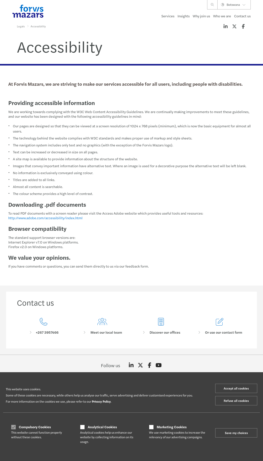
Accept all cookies (236, 388)
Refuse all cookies (236, 400)
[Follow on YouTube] (158, 365)
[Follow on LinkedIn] (131, 365)
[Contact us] (43, 326)
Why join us (201, 15)
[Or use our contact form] (219, 326)
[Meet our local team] (102, 326)
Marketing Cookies (172, 427)
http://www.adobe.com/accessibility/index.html (45, 217)
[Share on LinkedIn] (225, 26)
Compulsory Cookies (35, 427)
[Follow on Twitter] (140, 365)
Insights (184, 15)
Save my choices (236, 433)
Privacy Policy (101, 401)
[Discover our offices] (161, 326)
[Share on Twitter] (234, 26)
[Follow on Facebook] (149, 365)
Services (167, 15)
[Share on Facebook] (243, 26)
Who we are (222, 15)
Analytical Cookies (102, 427)
